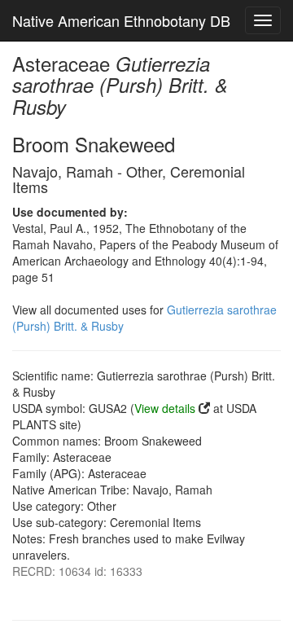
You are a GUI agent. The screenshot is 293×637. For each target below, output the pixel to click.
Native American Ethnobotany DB (121, 20)
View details (164, 408)
